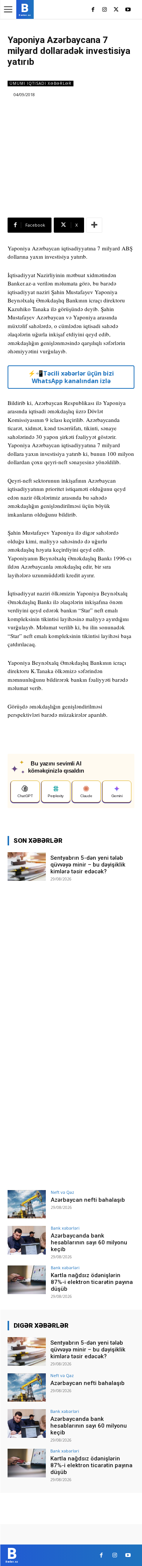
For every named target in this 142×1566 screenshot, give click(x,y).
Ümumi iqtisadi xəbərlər (40, 83)
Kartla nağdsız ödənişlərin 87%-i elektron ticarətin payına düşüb (92, 1282)
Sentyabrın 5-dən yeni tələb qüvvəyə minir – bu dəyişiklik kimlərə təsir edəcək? (87, 864)
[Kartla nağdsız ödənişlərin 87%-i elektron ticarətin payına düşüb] (27, 1279)
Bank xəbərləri (65, 1228)
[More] (94, 225)
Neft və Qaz (62, 1192)
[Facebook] (93, 10)
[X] (116, 10)
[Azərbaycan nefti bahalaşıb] (27, 1204)
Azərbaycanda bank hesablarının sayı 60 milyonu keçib (89, 1242)
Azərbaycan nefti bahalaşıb (88, 1199)
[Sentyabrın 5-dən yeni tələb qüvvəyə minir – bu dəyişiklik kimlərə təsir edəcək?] (27, 866)
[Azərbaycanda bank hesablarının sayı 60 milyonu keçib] (27, 1240)
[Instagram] (105, 10)
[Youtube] (128, 10)
